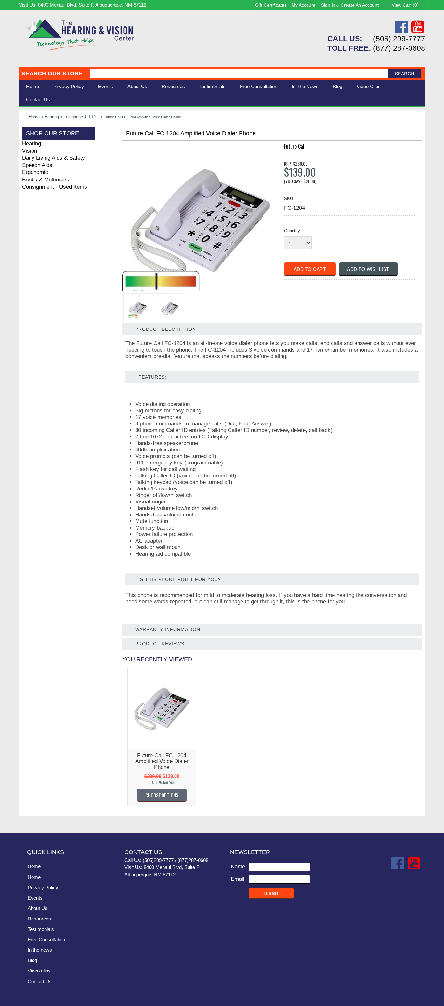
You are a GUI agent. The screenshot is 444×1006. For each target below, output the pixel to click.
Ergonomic (35, 172)
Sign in (328, 4)
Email (237, 879)
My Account (303, 4)
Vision (29, 151)
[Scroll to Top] (416, 821)
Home (32, 86)
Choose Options (161, 794)
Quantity (292, 230)
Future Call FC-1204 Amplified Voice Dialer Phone (162, 761)
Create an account (360, 4)
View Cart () (405, 4)
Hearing (52, 116)
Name (238, 867)
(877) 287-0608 (399, 48)
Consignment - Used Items (54, 187)
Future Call (295, 146)
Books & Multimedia (46, 180)
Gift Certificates (271, 4)
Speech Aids (37, 165)
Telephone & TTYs (81, 116)
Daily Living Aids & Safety (53, 158)
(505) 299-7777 (399, 38)
